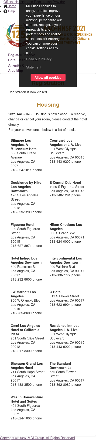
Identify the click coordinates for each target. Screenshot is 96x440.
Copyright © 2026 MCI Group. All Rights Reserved (37, 437)
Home (11, 6)
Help (11, 11)
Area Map (15, 70)
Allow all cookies (48, 77)
